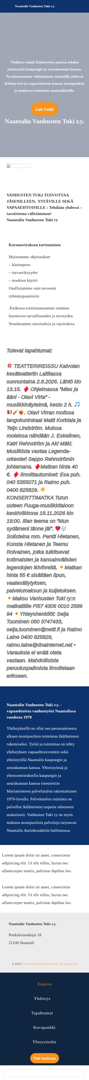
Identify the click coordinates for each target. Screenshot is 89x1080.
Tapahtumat (42, 1013)
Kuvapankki (44, 1027)
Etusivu (44, 984)
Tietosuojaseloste (34, 963)
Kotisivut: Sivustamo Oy (62, 963)
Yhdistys (42, 998)
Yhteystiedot (44, 1042)
